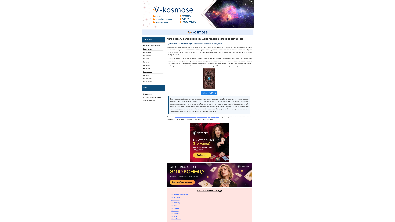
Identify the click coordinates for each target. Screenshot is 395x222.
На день (174, 216)
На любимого (176, 219)
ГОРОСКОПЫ (186, 16)
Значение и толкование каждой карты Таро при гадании (197, 117)
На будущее (175, 197)
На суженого (176, 213)
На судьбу (175, 208)
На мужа (174, 205)
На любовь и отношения (180, 194)
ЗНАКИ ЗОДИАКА (161, 22)
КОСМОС (158, 16)
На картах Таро (186, 44)
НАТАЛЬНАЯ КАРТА (189, 22)
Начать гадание (209, 93)
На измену (175, 211)
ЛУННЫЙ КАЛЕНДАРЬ (163, 19)
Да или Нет (175, 200)
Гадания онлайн (173, 44)
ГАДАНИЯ (185, 19)
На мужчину (175, 203)
